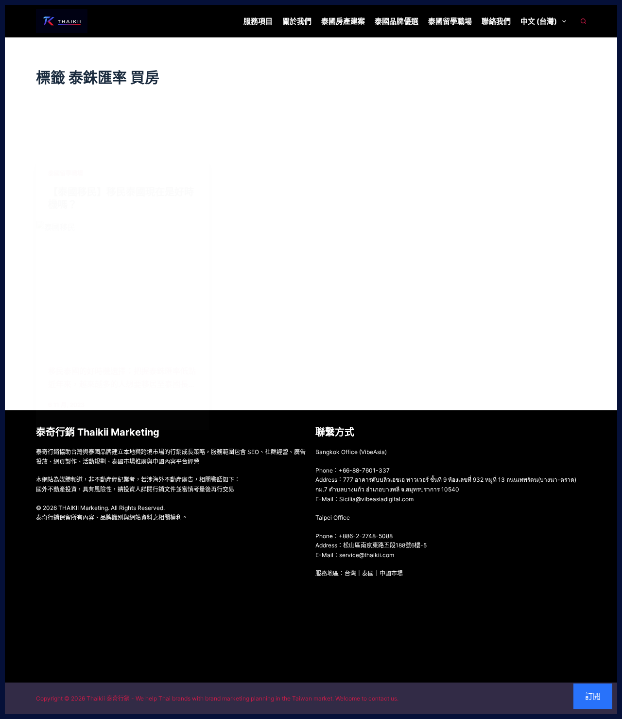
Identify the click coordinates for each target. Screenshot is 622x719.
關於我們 (296, 21)
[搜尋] (583, 21)
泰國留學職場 (450, 21)
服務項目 (258, 21)
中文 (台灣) (538, 21)
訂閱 (593, 696)
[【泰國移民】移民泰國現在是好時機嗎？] (122, 285)
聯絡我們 (496, 21)
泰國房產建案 (343, 21)
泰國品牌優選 (396, 21)
